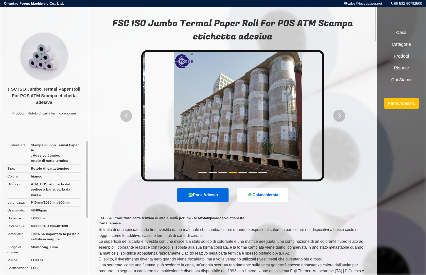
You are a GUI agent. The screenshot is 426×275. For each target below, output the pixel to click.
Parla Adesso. (206, 195)
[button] (126, 116)
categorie (401, 44)
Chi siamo (401, 79)
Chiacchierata (265, 195)
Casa (401, 32)
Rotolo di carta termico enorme (52, 113)
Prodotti (18, 113)
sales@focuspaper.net (364, 3)
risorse (401, 67)
